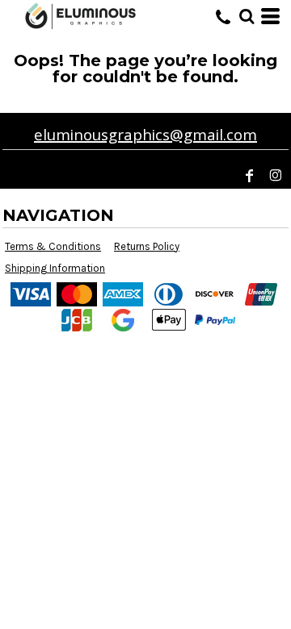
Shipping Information (55, 268)
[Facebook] (249, 176)
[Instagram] (275, 176)
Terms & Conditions (53, 246)
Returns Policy (146, 246)
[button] (246, 16)
